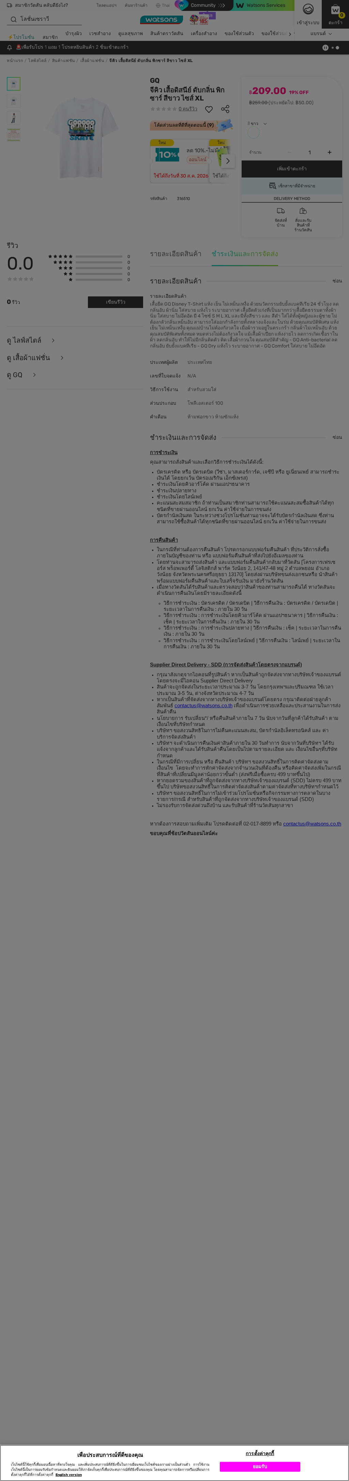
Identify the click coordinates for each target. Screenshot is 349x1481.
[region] (174, 1463)
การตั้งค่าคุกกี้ (260, 1453)
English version (69, 1475)
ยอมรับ (260, 1466)
